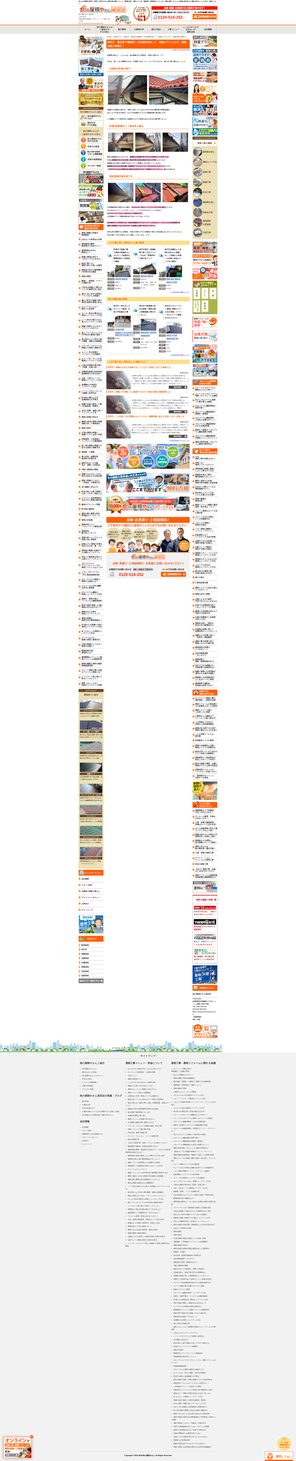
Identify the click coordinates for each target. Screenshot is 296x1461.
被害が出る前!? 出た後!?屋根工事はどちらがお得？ (206, 729)
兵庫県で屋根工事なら (91, 891)
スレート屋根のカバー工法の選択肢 (206, 512)
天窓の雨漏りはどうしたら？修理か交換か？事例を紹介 (193, 1195)
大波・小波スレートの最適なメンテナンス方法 (92, 379)
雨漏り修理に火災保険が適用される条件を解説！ (205, 672)
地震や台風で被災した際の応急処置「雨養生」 (92, 405)
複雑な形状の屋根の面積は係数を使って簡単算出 (191, 1248)
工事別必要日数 (201, 583)
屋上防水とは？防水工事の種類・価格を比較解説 (92, 340)
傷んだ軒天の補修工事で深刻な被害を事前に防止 (92, 301)
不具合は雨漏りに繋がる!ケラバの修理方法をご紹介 (192, 1211)
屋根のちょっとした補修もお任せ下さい (142, 1089)
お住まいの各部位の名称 (92, 239)
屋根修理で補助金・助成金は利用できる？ (204, 684)
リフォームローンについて (137, 1169)
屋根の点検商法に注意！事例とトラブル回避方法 (205, 746)
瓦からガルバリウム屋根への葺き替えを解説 (205, 401)
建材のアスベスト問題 (91, 504)
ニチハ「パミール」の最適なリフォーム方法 (189, 1098)
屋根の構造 (86, 276)
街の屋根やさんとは (89, 1069)
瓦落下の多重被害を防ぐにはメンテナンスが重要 (205, 606)
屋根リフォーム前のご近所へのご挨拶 (203, 711)
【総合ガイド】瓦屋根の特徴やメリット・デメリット (192, 1151)
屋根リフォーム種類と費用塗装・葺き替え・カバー (206, 506)
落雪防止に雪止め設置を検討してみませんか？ (145, 1209)
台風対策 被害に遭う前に (137, 1115)
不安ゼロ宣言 (87, 1079)
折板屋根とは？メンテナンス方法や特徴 (205, 536)
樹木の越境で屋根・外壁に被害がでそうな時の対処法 (206, 764)
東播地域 (85, 954)
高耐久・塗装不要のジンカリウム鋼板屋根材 (92, 600)
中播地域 (85, 963)
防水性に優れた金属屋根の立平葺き (186, 1376)
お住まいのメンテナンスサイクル (185, 1333)
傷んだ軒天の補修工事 (181, 1323)
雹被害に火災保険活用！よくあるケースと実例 (205, 678)
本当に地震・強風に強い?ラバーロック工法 (92, 411)
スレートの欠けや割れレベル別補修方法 (204, 518)
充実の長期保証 (87, 1086)
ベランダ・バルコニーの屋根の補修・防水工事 (145, 1126)
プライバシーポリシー (91, 897)
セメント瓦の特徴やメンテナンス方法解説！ (92, 353)
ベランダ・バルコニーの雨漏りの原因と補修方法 (92, 347)
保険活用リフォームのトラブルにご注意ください (206, 770)
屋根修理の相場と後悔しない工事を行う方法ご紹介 (146, 1156)
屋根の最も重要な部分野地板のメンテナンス (91, 514)
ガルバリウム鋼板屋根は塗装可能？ (205, 407)
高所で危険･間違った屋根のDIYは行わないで (189, 1303)
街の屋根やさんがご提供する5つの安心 (105, 29)
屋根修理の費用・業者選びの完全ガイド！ (92, 245)
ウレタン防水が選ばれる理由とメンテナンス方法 (92, 314)
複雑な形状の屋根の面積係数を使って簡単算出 (92, 422)
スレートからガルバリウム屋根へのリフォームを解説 (206, 395)
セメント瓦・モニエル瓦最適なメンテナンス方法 (92, 360)
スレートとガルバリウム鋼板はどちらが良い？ (205, 389)
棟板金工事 (208, 212)
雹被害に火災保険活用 (181, 1440)
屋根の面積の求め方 (90, 417)
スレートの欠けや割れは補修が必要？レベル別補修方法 (193, 1168)
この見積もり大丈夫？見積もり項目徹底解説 (204, 723)
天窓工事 (207, 232)
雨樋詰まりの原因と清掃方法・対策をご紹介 (144, 1223)
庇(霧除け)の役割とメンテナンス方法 (89, 386)
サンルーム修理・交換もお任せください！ (205, 817)
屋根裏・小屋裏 (88, 452)
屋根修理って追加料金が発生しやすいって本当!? (205, 758)
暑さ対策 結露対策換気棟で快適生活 (90, 457)
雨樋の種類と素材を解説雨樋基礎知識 (92, 665)
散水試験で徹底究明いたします (139, 1112)
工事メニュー (173, 29)
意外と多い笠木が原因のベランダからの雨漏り (92, 295)
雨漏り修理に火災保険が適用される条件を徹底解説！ (192, 1447)
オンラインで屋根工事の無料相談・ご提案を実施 (205, 699)
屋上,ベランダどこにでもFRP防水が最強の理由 (92, 334)
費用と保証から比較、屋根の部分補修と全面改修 (206, 482)
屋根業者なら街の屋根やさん (92, 1134)
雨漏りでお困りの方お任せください (141, 1086)
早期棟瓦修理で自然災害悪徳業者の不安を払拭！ (92, 373)
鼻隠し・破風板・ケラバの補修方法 (92, 282)
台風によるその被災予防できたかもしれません (206, 600)
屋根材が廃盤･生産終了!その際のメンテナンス (92, 551)
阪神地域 (85, 945)
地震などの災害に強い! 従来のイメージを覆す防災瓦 (192, 1279)
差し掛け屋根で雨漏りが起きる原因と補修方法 (190, 1410)
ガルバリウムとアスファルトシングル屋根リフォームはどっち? (92, 565)
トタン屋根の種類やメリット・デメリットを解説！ (192, 1171)
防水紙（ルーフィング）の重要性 (185, 1346)
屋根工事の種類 (204, 143)
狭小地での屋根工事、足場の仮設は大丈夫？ (189, 1111)
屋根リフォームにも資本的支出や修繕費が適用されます (148, 1173)
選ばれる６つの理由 (89, 1072)
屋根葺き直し (209, 202)
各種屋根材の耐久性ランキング (184, 1356)
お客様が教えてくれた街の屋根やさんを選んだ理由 (100, 1111)
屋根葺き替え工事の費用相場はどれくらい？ (205, 476)
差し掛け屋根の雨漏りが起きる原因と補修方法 (92, 446)
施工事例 (122, 29)
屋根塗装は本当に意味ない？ (89, 251)
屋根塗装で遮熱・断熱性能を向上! (204, 660)
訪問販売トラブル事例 (204, 740)
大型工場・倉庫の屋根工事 (137, 1132)
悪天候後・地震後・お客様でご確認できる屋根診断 (192, 1081)
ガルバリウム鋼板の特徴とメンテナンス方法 (92, 593)
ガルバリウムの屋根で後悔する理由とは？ (91, 580)
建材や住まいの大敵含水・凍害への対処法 (91, 464)
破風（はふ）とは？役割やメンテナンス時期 (92, 684)
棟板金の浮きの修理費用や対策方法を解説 (92, 271)
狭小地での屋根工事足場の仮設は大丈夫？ (204, 572)
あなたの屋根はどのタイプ (183, 1075)
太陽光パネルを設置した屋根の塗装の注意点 (205, 542)
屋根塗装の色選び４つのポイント (202, 648)
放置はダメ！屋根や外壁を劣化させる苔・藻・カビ (192, 1393)
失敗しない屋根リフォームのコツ (204, 464)
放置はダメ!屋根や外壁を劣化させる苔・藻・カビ (92, 545)
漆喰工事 (207, 172)
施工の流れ (156, 29)
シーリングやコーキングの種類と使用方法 (92, 392)
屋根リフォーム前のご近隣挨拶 (139, 1093)
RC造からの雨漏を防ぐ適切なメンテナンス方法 (190, 1299)
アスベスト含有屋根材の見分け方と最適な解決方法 (192, 1282)
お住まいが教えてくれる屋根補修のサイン (205, 488)
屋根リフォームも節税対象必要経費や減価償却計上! (206, 876)
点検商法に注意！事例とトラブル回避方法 (143, 1096)
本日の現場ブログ (88, 1108)
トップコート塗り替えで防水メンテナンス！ (92, 677)
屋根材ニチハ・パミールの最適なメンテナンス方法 (206, 554)
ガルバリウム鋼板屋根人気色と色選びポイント (205, 419)
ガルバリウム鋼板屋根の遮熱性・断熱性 (205, 413)
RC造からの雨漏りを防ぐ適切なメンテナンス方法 (92, 626)
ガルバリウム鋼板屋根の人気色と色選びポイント (191, 1145)
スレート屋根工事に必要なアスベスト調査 (188, 1286)
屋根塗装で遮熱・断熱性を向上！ (185, 1262)
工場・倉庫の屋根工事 (204, 853)
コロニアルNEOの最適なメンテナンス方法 (205, 566)
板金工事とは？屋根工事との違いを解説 (92, 264)
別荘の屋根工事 (201, 864)
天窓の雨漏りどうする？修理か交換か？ (92, 645)
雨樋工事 (207, 182)
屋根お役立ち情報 (202, 594)
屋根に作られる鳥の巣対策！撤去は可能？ (143, 1230)
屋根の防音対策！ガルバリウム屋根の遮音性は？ (206, 443)
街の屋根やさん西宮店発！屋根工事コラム (97, 1115)
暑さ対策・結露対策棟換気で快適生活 (187, 1255)
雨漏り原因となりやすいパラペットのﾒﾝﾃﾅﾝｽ (92, 327)
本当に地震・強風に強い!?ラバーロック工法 (189, 1403)
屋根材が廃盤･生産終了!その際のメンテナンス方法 (191, 1218)
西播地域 (85, 967)
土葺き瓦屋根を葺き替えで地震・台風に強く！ (92, 366)
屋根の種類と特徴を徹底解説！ (90, 234)
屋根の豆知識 (87, 520)
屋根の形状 (86, 428)
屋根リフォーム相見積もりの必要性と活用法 (144, 1162)
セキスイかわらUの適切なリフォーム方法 (188, 1095)
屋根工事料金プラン (135, 1079)
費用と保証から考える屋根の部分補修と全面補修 (145, 1176)
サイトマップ (87, 910)
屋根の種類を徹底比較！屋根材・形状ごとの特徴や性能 (193, 1155)
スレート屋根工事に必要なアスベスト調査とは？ (92, 671)
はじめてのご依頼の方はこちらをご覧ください (145, 1069)
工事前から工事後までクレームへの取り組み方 (205, 717)
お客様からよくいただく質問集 (184, 1092)
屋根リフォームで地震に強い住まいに (141, 1119)
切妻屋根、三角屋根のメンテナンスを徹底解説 (92, 440)
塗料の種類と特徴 (204, 900)
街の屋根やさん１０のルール (92, 1075)
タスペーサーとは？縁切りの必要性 (90, 308)
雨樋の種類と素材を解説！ (137, 1233)
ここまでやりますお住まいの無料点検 (191, 29)
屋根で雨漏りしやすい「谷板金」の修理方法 (91, 481)
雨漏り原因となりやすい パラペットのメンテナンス (146, 1196)
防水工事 (207, 192)
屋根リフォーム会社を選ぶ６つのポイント (206, 589)
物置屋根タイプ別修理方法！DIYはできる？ (204, 811)
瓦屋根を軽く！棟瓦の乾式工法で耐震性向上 (189, 1272)
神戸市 (84, 949)
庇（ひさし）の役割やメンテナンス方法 (92, 632)
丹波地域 (85, 971)
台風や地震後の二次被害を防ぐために (205, 618)
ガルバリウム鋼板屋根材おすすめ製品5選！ (205, 425)
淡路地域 (85, 976)
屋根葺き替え (209, 152)
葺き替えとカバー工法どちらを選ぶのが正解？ (205, 494)
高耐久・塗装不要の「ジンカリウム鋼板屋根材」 (191, 1296)
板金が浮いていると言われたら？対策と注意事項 (206, 752)
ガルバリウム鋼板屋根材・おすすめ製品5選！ (190, 1121)
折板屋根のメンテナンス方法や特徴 (186, 1174)
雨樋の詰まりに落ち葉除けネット (140, 1226)
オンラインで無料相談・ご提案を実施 (141, 1072)
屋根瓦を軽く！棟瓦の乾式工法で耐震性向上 (204, 624)
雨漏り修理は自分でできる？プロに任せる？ (92, 258)
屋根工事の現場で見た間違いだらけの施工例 (204, 642)
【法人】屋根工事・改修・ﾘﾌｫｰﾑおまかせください (206, 870)
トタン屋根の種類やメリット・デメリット (204, 530)
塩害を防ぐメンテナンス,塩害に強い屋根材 (92, 538)
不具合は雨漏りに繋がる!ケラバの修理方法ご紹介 (92, 288)
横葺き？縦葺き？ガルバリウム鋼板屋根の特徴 (206, 431)
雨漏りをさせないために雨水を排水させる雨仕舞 (92, 475)
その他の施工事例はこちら (180, 292)
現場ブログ (118, 37)
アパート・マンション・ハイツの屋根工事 (143, 1136)
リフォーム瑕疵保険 (89, 1082)
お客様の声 (139, 29)
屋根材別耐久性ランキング (89, 532)
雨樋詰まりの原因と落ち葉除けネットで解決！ (206, 841)
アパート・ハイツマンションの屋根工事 (204, 859)
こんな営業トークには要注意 (204, 735)
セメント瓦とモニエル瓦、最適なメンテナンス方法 (192, 1181)
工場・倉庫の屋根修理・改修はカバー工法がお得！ (206, 823)
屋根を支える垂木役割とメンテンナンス (91, 613)
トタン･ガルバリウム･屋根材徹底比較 (91, 573)
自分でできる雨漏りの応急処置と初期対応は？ (205, 666)
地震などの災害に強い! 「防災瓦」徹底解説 (204, 636)
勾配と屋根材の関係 (90, 469)
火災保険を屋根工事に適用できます (141, 1122)
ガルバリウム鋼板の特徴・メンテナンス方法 (189, 1293)
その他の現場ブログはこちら (179, 441)
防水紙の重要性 (88, 509)
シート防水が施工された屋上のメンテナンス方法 (92, 321)
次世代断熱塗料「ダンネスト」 (201, 654)
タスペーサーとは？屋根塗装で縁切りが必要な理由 (192, 1208)
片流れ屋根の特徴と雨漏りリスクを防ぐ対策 (92, 433)
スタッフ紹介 (87, 885)
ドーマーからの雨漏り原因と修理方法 (91, 639)
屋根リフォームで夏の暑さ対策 (139, 1129)
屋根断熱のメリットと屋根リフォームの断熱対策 (92, 658)
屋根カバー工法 (210, 162)
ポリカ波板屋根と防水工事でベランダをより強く (206, 829)
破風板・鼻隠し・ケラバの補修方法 (186, 1191)
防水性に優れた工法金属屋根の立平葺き (90, 398)
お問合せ (85, 904)
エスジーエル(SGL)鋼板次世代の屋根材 (91, 587)
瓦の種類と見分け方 (90, 487)
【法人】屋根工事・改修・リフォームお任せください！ (148, 1143)
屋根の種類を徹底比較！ (200, 500)
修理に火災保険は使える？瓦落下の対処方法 (206, 612)
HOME (109, 37)
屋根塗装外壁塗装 (207, 222)
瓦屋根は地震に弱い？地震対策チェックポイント (206, 630)
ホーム (87, 29)
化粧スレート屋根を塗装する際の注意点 (203, 548)
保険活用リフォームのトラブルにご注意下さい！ (191, 1383)
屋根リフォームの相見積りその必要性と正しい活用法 (206, 705)
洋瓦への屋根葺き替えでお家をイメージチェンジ (92, 558)
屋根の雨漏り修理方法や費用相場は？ (92, 619)
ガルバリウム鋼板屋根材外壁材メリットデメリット (206, 437)
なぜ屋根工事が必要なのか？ (205, 458)
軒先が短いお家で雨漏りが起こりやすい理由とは (92, 492)
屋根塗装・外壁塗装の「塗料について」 (188, 1085)
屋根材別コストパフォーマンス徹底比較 (92, 525)
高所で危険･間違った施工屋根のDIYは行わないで (92, 606)
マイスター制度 (87, 1089)
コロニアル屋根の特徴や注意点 (202, 524)
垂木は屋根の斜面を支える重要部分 (141, 1183)
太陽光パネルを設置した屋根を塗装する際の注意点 (146, 1236)
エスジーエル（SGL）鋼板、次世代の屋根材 (189, 1373)
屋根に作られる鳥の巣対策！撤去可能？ (205, 847)
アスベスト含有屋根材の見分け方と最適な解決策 (92, 499)
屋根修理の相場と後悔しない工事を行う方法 (204, 470)
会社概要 (208, 29)
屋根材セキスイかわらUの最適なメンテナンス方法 (206, 560)
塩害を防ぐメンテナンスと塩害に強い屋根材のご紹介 (192, 1390)
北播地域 (85, 958)
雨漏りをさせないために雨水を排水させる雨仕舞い (192, 1414)
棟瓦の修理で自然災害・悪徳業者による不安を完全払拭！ (194, 1225)
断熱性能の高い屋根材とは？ (88, 652)
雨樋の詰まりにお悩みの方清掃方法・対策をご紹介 (206, 835)
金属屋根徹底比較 (179, 1366)
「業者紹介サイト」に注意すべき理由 (204, 777)
